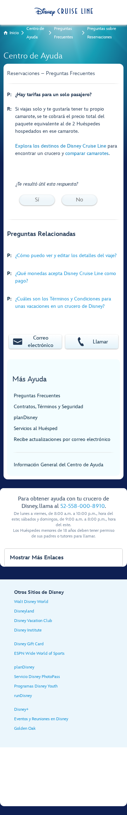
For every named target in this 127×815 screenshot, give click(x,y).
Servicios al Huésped (36, 428)
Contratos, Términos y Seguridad (48, 407)
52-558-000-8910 (82, 506)
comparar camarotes (87, 153)
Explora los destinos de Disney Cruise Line (60, 146)
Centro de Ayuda (35, 33)
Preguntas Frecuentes (63, 33)
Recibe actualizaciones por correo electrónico (62, 439)
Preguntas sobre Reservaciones (101, 33)
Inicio (14, 33)
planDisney (25, 418)
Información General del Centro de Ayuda (58, 465)
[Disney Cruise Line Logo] (64, 12)
